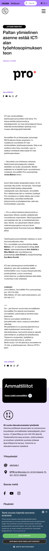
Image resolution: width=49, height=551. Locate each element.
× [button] (46, 512)
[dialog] (24, 530)
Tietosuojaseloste (19, 531)
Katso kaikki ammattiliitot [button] (16, 395)
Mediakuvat (15, 3)
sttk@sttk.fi (14, 465)
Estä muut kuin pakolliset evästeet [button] (25, 541)
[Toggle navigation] (43, 11)
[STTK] (18, 11)
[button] (24, 546)
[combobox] (30, 3)
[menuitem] (45, 3)
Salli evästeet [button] (24, 536)
